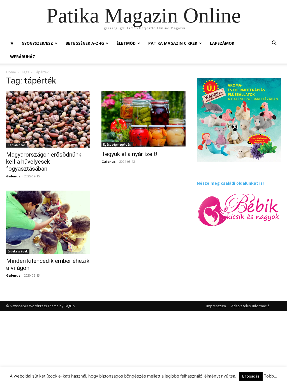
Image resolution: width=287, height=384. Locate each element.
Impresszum (216, 306)
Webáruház (22, 56)
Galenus (13, 176)
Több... (270, 376)
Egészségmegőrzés (117, 144)
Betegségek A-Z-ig (85, 43)
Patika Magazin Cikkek (172, 43)
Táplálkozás (17, 145)
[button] (274, 43)
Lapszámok (222, 43)
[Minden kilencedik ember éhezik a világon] (48, 222)
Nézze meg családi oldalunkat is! (230, 183)
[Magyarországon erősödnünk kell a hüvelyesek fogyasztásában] (48, 119)
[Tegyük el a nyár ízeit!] (143, 119)
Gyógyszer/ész (37, 43)
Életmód (126, 43)
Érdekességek (18, 251)
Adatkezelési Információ (250, 306)
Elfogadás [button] (250, 376)
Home (11, 72)
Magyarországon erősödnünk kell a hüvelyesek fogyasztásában (43, 161)
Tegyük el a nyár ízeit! (129, 154)
